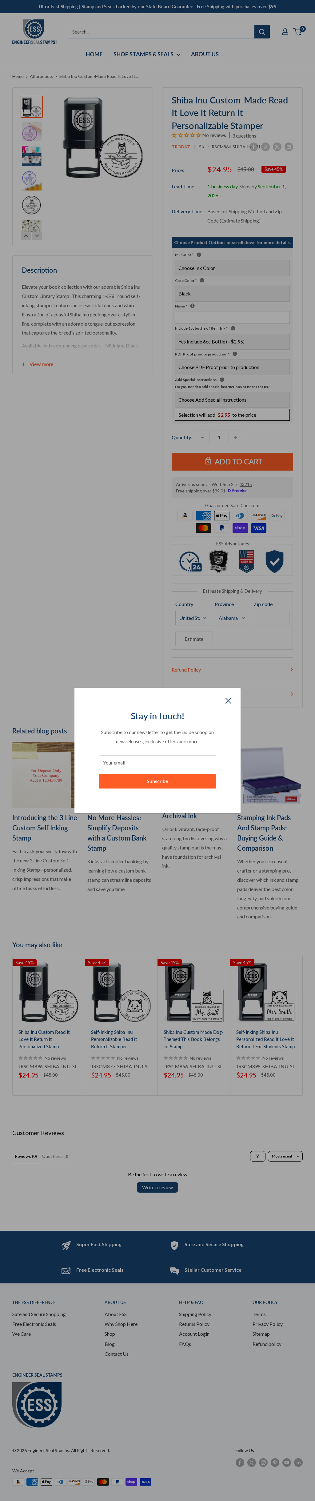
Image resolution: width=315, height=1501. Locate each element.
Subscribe (157, 781)
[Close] (228, 699)
